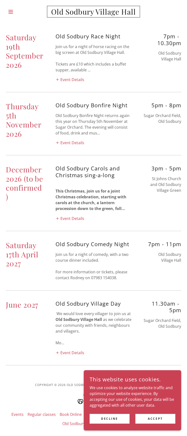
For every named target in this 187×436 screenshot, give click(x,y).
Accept (155, 419)
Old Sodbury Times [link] (79, 423)
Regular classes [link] (42, 414)
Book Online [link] (71, 414)
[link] (93, 13)
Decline (109, 419)
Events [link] (17, 414)
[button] (19, 12)
